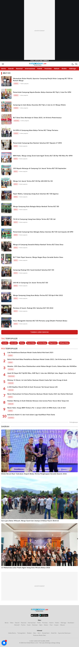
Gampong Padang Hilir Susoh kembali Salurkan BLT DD (33, 270)
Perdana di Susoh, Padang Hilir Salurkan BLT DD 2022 (33, 308)
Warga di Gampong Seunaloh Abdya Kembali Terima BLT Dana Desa (38, 244)
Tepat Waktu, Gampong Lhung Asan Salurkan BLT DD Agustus (36, 194)
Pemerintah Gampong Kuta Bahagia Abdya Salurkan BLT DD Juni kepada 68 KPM (43, 232)
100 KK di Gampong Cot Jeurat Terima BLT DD (30, 283)
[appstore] (35, 616)
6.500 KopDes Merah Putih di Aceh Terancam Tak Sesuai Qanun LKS (32, 387)
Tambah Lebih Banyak (39, 332)
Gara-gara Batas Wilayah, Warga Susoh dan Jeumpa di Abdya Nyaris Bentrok (30, 521)
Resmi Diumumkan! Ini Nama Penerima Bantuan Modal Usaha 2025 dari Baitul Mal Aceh (40, 394)
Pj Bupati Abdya (64, 343)
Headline (5, 343)
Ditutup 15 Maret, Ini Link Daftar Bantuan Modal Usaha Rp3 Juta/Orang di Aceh (37, 380)
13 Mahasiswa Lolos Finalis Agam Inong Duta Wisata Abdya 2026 (25, 567)
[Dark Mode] (72, 64)
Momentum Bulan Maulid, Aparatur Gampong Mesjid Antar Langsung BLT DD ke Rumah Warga (43, 79)
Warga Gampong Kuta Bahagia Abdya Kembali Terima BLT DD (36, 206)
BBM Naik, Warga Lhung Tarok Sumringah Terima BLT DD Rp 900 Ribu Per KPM (42, 156)
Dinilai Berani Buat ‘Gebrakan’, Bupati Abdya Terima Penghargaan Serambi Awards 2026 (34, 474)
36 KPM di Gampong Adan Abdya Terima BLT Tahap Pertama (35, 130)
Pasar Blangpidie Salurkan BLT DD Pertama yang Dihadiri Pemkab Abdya (40, 321)
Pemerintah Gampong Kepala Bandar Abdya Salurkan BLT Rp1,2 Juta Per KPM (42, 92)
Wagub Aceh (53, 343)
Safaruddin (13, 343)
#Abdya (22, 343)
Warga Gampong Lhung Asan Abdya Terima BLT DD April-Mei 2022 (38, 295)
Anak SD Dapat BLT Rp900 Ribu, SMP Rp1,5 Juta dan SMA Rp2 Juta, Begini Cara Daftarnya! (41, 373)
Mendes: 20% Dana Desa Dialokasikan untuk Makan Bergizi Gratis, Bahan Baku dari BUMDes (42, 366)
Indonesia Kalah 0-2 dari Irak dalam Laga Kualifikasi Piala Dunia (31, 414)
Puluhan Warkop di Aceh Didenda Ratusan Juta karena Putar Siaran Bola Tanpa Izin (38, 401)
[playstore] (43, 616)
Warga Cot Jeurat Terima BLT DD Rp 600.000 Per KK (33, 181)
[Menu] (2, 64)
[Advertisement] (39, 30)
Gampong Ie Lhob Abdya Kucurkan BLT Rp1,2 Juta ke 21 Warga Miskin (39, 105)
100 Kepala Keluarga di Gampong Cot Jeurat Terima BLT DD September (39, 168)
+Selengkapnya (73, 422)
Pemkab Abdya (42, 343)
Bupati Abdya (31, 343)
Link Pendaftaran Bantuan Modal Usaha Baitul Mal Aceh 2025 (30, 352)
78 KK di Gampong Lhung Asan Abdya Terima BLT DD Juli (34, 219)
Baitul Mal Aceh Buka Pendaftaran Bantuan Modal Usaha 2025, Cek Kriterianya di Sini (39, 359)
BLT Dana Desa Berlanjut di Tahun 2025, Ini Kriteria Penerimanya (37, 117)
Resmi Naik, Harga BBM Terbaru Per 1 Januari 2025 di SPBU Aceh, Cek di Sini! (36, 408)
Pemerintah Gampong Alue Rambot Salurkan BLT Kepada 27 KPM (37, 143)
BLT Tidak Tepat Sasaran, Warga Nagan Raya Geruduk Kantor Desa (38, 257)
